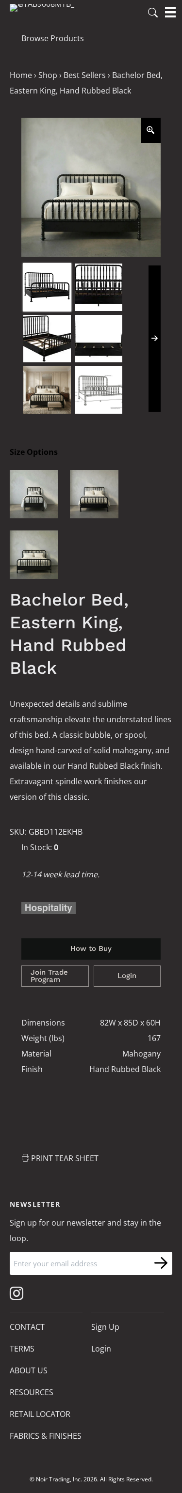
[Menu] (170, 12)
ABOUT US (29, 1370)
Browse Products (52, 38)
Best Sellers (85, 75)
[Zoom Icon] (151, 130)
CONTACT (27, 1327)
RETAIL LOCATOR (40, 1414)
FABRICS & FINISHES (46, 1436)
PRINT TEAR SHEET (65, 1158)
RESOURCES (31, 1392)
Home (21, 75)
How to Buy (91, 948)
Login (126, 975)
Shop (47, 75)
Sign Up (105, 1327)
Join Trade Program (49, 976)
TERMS (22, 1348)
